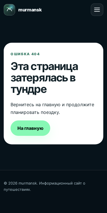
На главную (30, 128)
